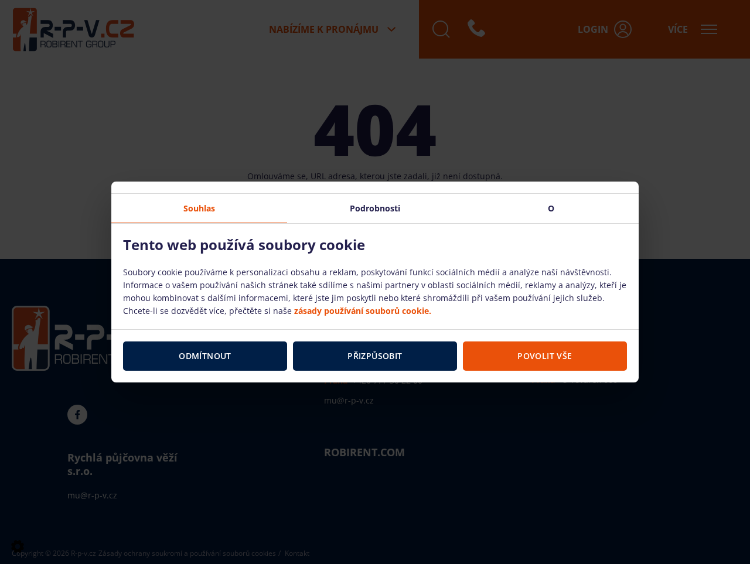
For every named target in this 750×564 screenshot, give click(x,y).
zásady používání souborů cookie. (362, 310)
